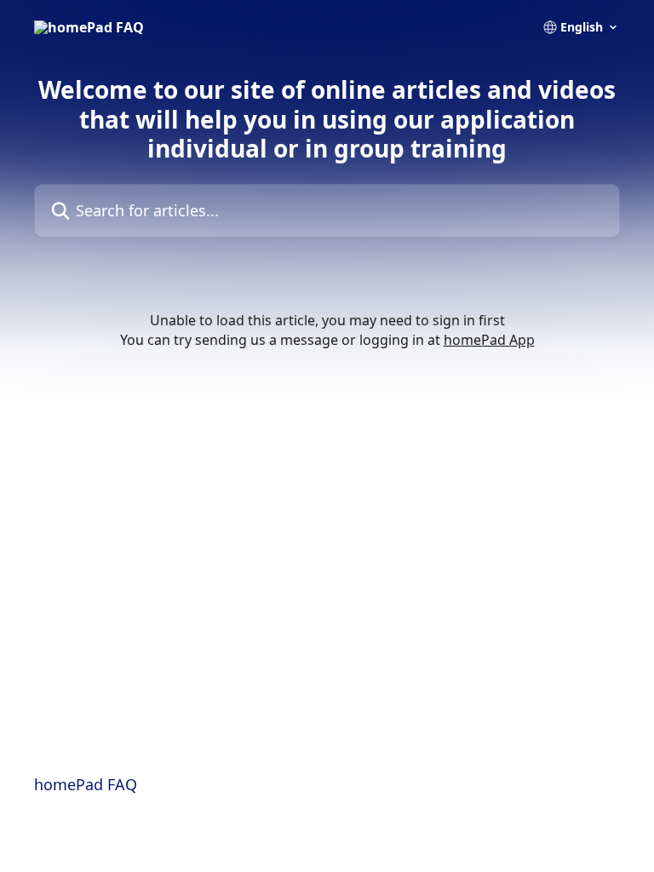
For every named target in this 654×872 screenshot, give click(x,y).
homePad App (489, 339)
